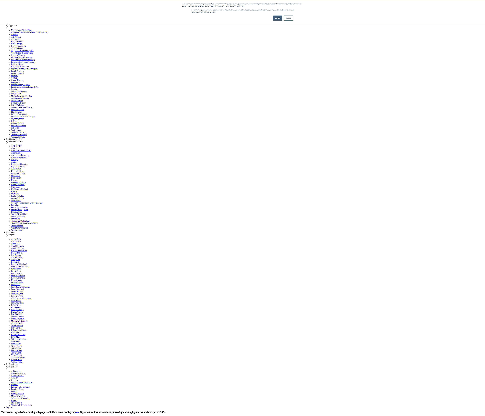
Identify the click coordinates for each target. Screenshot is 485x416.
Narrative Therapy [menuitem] (18, 103)
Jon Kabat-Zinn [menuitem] (17, 303)
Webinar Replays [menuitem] (18, 137)
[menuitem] (245, 80)
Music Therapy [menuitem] (17, 100)
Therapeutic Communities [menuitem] (21, 405)
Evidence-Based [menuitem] (17, 64)
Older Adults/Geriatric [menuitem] (20, 398)
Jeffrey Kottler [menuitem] (17, 294)
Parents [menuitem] (14, 400)
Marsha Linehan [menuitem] (17, 316)
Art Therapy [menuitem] (16, 37)
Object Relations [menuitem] (17, 105)
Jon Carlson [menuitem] (16, 300)
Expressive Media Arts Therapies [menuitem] (24, 69)
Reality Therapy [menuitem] (17, 123)
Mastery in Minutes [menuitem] (19, 91)
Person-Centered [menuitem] (17, 110)
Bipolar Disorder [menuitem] (18, 166)
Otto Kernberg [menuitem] (17, 325)
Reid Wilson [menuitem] (16, 332)
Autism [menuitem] (14, 162)
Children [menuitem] (14, 378)
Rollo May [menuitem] (15, 337)
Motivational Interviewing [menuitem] (21, 96)
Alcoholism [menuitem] (15, 153)
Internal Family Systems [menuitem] (20, 85)
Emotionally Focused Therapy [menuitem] (23, 62)
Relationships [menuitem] (16, 212)
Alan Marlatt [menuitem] (16, 241)
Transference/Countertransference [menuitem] (24, 223)
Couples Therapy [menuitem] (18, 55)
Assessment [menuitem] (15, 39)
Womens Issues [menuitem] (17, 230)
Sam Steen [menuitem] (15, 341)
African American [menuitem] (18, 373)
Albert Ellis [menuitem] (15, 244)
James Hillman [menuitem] (17, 291)
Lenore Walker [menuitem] (17, 312)
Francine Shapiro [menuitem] (18, 275)
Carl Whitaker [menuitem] (16, 257)
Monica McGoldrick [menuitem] (19, 321)
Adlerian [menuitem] (14, 35)
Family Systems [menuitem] (17, 71)
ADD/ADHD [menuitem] (16, 146)
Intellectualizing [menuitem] (17, 196)
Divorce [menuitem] (14, 180)
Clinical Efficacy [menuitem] (18, 171)
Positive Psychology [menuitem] (19, 114)
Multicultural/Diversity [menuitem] (20, 98)
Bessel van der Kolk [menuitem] (19, 250)
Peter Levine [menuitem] (16, 328)
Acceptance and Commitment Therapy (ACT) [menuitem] (29, 32)
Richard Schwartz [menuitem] (18, 335)
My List (9, 407)
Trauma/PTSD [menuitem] (17, 225)
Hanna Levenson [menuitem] (18, 278)
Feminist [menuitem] (14, 75)
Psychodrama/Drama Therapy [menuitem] (23, 116)
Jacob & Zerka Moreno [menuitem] (20, 287)
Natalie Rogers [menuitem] (17, 323)
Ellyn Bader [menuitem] (16, 269)
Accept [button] (277, 18)
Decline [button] (288, 18)
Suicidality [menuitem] (15, 219)
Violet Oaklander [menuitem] (18, 357)
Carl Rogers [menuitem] (16, 255)
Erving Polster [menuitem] (16, 273)
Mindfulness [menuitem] (16, 94)
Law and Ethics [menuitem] (17, 198)
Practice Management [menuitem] (19, 210)
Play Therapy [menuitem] (16, 112)
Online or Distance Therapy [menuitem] (22, 107)
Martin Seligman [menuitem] (17, 319)
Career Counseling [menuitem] (18, 46)
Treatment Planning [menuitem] (19, 135)
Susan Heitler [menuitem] (16, 350)
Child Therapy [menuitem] (17, 48)
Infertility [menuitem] (14, 194)
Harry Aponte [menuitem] (16, 280)
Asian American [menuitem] (17, 375)
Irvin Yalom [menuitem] (15, 285)
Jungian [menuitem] (14, 89)
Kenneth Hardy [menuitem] (17, 310)
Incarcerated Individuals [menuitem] (20, 387)
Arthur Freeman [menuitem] (17, 248)
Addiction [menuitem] (15, 148)
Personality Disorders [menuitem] (19, 207)
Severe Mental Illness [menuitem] (19, 214)
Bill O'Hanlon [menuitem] (16, 253)
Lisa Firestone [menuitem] (16, 314)
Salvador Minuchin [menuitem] (18, 339)
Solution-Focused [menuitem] (18, 132)
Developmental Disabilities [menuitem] (22, 382)
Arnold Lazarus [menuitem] (17, 246)
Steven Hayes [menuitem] (16, 346)
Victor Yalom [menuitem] (16, 355)
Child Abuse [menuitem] (16, 169)
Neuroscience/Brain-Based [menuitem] (21, 30)
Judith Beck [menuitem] (16, 305)
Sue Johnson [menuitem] (16, 348)
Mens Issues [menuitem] (16, 200)
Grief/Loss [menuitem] (15, 187)
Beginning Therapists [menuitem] (19, 164)
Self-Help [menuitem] (15, 128)
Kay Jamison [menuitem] (16, 307)
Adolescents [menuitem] (16, 371)
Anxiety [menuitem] (14, 160)
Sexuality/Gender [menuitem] (18, 216)
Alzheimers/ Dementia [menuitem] (20, 155)
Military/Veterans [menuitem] (18, 396)
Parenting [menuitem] (15, 205)
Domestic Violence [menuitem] (18, 182)
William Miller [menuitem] (17, 362)
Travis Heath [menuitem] (16, 353)
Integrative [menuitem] (15, 82)
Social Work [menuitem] (16, 130)
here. (77, 412)
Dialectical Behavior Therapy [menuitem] (23, 60)
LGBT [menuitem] (14, 391)
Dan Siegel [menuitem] (15, 262)
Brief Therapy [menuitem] (16, 44)
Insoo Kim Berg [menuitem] (17, 282)
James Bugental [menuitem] (17, 289)
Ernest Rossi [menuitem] (16, 271)
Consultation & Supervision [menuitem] (22, 53)
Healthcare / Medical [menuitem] (19, 189)
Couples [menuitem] (14, 380)
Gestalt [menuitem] (14, 78)
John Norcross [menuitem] (17, 296)
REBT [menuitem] (13, 121)
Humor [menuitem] (14, 191)
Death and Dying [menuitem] (18, 173)
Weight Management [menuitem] (19, 228)
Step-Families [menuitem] (16, 403)
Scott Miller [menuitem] (15, 344)
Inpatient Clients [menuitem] (17, 389)
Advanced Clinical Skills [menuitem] (21, 150)
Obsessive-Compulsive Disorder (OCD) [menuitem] (27, 203)
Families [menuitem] (14, 385)
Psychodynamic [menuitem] (17, 119)
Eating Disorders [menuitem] (18, 185)
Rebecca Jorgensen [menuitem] (18, 330)
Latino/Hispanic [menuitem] (17, 394)
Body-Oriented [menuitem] (17, 41)
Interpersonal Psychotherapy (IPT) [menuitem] (25, 87)
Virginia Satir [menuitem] (16, 360)
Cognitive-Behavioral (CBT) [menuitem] (22, 50)
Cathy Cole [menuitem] (15, 260)
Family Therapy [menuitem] (17, 73)
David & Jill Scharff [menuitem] (19, 264)
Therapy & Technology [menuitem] (20, 221)
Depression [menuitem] (15, 175)
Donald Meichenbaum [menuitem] (20, 266)
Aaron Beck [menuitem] (16, 239)
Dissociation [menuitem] (16, 178)
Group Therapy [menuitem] (17, 80)
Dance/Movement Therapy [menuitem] (22, 57)
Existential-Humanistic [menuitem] (20, 66)
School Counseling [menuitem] (18, 125)
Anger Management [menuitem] (19, 157)
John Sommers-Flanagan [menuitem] (21, 298)
